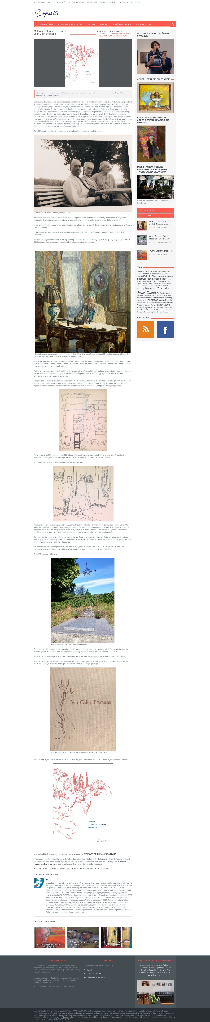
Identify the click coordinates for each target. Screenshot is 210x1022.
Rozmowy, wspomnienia (70, 24)
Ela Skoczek (52, 875)
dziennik (140, 276)
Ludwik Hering (166, 298)
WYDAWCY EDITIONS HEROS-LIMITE (100, 854)
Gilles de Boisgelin (144, 281)
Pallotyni (147, 305)
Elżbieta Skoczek (151, 276)
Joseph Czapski (156, 288)
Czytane (147, 215)
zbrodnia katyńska (150, 312)
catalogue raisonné (151, 274)
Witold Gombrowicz (159, 310)
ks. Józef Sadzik (163, 296)
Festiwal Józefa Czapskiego (130, 2)
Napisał (104, 24)
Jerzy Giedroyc (143, 285)
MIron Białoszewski (161, 302)
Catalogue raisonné (56, 2)
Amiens (53, 869)
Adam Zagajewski (151, 272)
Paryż (153, 305)
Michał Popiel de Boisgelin (146, 302)
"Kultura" (141, 271)
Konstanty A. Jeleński (143, 295)
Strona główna (45, 24)
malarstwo (152, 300)
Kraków (153, 296)
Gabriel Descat (65, 869)
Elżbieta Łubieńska (166, 276)
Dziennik (91, 24)
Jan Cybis (167, 281)
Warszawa (149, 310)
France (169, 279)
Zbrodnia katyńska (108, 2)
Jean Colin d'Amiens (84, 869)
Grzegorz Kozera (158, 281)
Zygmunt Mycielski (162, 312)
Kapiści (162, 293)
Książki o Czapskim (122, 24)
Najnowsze (149, 210)
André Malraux (162, 271)
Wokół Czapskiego (76, 2)
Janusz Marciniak (142, 283)
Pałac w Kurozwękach (157, 307)
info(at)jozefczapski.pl (96, 977)
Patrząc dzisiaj (144, 24)
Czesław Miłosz (164, 274)
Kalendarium (39, 2)
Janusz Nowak (153, 283)
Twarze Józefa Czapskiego (48, 945)
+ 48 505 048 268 (94, 974)
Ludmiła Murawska (153, 298)
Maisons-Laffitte (142, 300)
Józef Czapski (102, 869)
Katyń (168, 293)
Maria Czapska (165, 300)
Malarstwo (92, 2)
